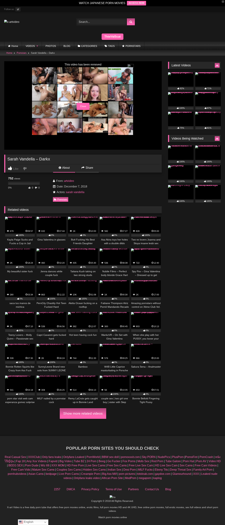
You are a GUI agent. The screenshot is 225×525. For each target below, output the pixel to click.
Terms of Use (113, 489)
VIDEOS (30, 46)
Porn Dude (31, 465)
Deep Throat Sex (180, 469)
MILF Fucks (145, 469)
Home (14, 46)
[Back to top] (214, 514)
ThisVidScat (112, 36)
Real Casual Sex (15, 456)
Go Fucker (113, 461)
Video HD (214, 461)
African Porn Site (112, 478)
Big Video (65, 461)
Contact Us (152, 489)
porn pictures (127, 473)
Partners (133, 489)
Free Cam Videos (206, 465)
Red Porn (157, 461)
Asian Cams (36, 473)
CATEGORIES (89, 46)
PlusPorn (178, 456)
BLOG (66, 46)
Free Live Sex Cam (141, 465)
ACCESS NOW (136, 3)
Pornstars (22, 53)
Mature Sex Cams (43, 469)
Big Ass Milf (109, 473)
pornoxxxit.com (130, 456)
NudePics (164, 456)
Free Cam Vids (20, 469)
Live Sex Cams (95, 465)
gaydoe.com (162, 473)
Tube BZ (79, 461)
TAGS (111, 46)
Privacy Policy (90, 489)
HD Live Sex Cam (166, 465)
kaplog (157, 478)
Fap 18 (20, 461)
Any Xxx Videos (37, 461)
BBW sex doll (110, 456)
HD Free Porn (75, 465)
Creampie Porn (90, 473)
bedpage (51, 473)
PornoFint (191, 456)
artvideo (69, 180)
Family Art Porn (203, 469)
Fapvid (53, 461)
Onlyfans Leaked (73, 456)
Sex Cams (186, 465)
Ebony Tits (161, 469)
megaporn (145, 478)
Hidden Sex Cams (94, 469)
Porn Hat (188, 461)
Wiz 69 (45, 465)
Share (89, 167)
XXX (196, 473)
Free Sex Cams (117, 465)
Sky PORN (149, 456)
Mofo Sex (143, 461)
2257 (57, 489)
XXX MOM (58, 465)
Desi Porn (129, 469)
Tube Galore (173, 461)
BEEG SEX (15, 465)
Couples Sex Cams (69, 469)
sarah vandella (75, 192)
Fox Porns (129, 461)
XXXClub (34, 456)
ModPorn (130, 478)
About (66, 167)
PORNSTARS (133, 46)
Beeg (102, 461)
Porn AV (201, 461)
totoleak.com (145, 473)
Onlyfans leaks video (87, 478)
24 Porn (92, 461)
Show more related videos (83, 413)
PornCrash (206, 456)
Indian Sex (114, 469)
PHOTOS (51, 46)
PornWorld (93, 456)
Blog (168, 489)
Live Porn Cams (69, 473)
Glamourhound (181, 473)
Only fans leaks (51, 456)
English (28, 521)
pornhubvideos (17, 473)
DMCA (71, 489)
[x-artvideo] (11, 22)
